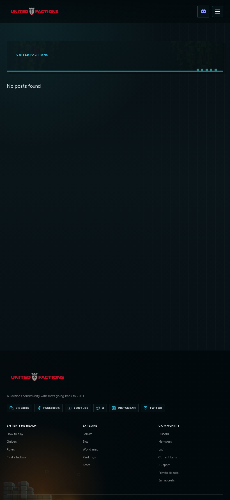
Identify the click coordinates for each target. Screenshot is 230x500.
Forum (87, 434)
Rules (11, 449)
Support (164, 465)
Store (86, 465)
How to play (15, 434)
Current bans (167, 457)
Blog (86, 441)
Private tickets (168, 473)
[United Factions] (34, 11)
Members (165, 441)
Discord (163, 434)
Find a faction (16, 457)
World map (90, 449)
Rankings (89, 457)
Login (162, 449)
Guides (12, 441)
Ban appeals (166, 480)
